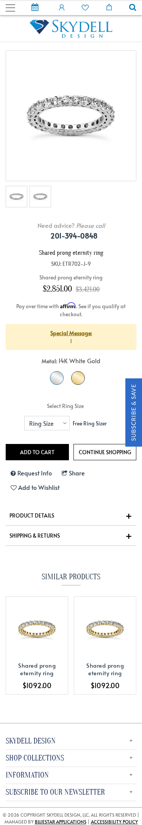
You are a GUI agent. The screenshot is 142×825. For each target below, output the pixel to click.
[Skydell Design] (71, 27)
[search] (132, 8)
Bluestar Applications (60, 822)
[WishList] (85, 7)
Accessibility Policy (114, 822)
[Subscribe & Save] (133, 411)
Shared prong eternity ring (37, 669)
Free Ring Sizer (90, 423)
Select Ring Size (65, 405)
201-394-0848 (74, 235)
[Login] (62, 7)
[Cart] (109, 7)
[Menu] (10, 6)
